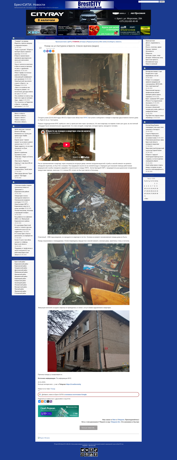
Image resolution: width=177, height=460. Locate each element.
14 (153, 188)
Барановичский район (21, 264)
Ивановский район (20, 274)
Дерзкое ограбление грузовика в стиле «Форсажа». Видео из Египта (24, 154)
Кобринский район (20, 280)
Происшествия (50, 48)
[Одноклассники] (53, 51)
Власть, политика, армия (153, 47)
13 (151, 188)
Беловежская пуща (152, 62)
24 (145, 193)
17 (145, 191)
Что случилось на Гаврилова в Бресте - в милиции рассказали (24, 104)
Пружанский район (20, 291)
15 (155, 188)
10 (145, 188)
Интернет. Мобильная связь (154, 57)
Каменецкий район (20, 278)
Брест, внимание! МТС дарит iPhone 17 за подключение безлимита (155, 101)
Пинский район (19, 289)
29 (155, 193)
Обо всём (102, 41)
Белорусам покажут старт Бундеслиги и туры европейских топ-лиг (154, 73)
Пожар (52, 389)
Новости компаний (151, 64)
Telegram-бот (115, 422)
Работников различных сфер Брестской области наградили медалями (155, 142)
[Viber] (47, 51)
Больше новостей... (88, 428)
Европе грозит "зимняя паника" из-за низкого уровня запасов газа (24, 142)
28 (153, 193)
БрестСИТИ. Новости (29, 4)
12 (149, 188)
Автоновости (150, 51)
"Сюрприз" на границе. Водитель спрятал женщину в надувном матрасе (23, 43)
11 (147, 188)
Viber (114, 420)
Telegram (121, 420)
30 (157, 193)
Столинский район (20, 293)
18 (147, 191)
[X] (48, 401)
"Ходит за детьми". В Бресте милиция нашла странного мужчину (24, 52)
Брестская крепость (152, 59)
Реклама (91, 38)
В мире (19, 126)
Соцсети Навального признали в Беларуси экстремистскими (152, 136)
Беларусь (42, 38)
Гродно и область (20, 117)
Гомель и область (20, 120)
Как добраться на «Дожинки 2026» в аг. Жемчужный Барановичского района (23, 219)
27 (151, 193)
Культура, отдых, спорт (153, 55)
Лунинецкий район (20, 283)
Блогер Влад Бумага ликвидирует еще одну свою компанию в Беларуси (155, 127)
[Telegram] (44, 51)
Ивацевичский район (21, 276)
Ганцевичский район (21, 268)
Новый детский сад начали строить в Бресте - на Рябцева (23, 83)
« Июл (146, 198)
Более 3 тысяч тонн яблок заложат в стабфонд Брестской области (23, 242)
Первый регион (92, 41)
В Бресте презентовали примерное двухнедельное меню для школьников (23, 58)
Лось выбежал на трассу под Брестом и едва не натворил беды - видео (24, 98)
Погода (72, 38)
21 (153, 191)
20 (151, 191)
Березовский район (21, 266)
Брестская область (23, 182)
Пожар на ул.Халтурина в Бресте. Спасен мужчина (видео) (71, 46)
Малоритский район (21, 287)
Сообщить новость (115, 41)
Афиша (66, 38)
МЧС (86, 117)
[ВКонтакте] (50, 51)
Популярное (21, 38)
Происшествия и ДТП (63, 41)
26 (149, 193)
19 (149, 191)
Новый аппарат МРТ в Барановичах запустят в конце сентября (22, 206)
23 (157, 191)
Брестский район (20, 262)
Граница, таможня (151, 49)
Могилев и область (20, 122)
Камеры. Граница (81, 38)
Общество (149, 53)
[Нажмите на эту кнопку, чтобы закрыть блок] (33, 38)
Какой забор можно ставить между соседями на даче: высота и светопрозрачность (155, 167)
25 (147, 193)
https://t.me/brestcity (73, 384)
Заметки (151, 122)
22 (155, 191)
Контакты (98, 38)
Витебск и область (20, 115)
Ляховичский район (21, 285)
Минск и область (20, 113)
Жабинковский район (21, 272)
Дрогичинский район (21, 270)
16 (157, 188)
